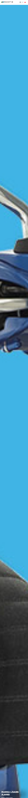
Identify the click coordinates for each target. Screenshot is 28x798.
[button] (25, 2)
